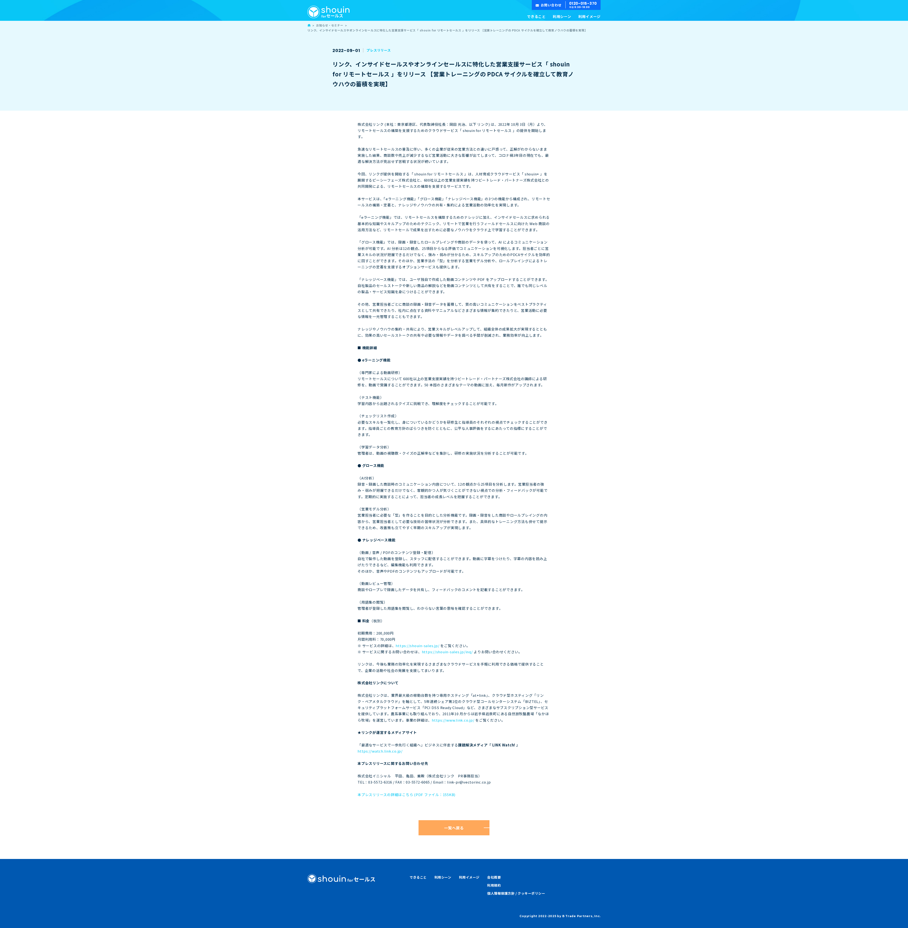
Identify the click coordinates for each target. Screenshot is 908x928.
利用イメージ (589, 16)
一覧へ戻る (454, 828)
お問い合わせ (551, 5)
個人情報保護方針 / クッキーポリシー (516, 893)
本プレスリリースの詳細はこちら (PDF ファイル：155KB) (406, 794)
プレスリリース (379, 50)
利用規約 (494, 885)
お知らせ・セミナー (329, 25)
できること (536, 16)
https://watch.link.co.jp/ (380, 751)
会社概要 (494, 877)
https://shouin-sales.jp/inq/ (447, 651)
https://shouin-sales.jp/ (417, 645)
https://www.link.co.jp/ (453, 720)
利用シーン (562, 16)
